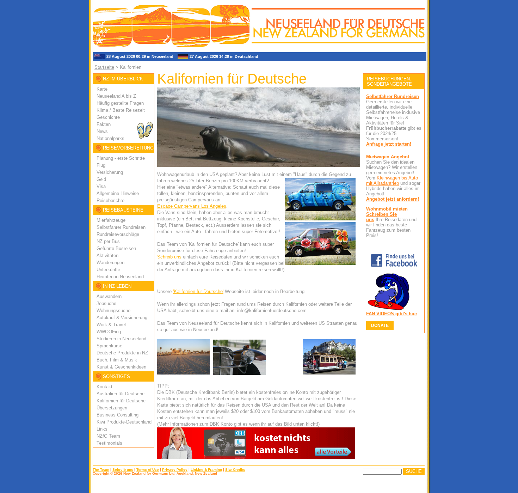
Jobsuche (106, 303)
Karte (102, 89)
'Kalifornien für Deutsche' (198, 291)
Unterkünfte (108, 269)
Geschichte (108, 117)
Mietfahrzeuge (111, 220)
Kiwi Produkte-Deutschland (124, 422)
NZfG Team (108, 436)
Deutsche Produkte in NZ (122, 352)
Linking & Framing (206, 469)
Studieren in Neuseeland (121, 338)
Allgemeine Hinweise (118, 193)
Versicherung (110, 172)
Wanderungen (110, 262)
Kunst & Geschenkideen (121, 367)
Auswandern (109, 296)
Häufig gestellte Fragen (120, 103)
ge (136, 234)
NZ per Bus (108, 241)
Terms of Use (147, 469)
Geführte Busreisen (116, 248)
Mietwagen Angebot (387, 156)
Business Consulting (117, 415)
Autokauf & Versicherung (122, 317)
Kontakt (104, 386)
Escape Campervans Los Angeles (191, 206)
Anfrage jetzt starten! (388, 144)
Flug (101, 165)
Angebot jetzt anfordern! (392, 199)
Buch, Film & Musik (117, 360)
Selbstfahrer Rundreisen (121, 227)
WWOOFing (109, 331)
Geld (101, 179)
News (102, 131)
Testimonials (109, 443)
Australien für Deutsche (120, 393)
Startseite (104, 67)
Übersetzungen (112, 407)
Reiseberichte (110, 200)
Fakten (104, 124)
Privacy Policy (174, 469)
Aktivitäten (107, 255)
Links (102, 429)
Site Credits (235, 469)
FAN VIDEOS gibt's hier (391, 313)
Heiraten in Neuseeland (120, 276)
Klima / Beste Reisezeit (121, 110)
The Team (101, 469)
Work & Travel (111, 324)
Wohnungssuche (113, 310)
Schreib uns (169, 257)
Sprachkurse (109, 345)
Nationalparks (110, 138)
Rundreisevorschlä (115, 234)
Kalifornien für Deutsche (121, 400)
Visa (101, 186)
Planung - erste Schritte (121, 158)
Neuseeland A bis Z (116, 96)
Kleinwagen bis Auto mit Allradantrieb (392, 180)
